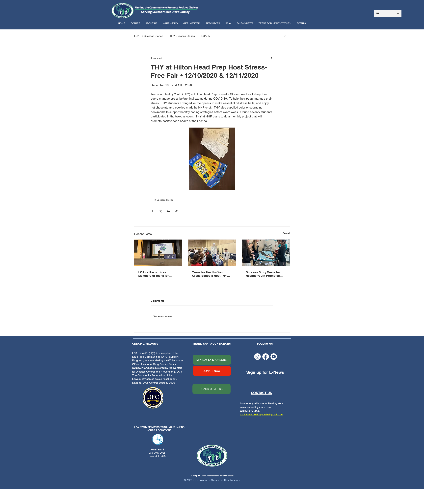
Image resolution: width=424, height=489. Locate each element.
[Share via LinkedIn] (168, 211)
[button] (151, 23)
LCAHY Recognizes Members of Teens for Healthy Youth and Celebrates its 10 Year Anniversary (153, 273)
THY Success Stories (182, 36)
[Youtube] (273, 356)
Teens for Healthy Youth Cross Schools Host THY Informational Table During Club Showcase (210, 273)
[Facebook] (265, 356)
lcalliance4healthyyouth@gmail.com (261, 414)
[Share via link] (176, 211)
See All (286, 233)
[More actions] (271, 58)
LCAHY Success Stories (148, 36)
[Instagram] (257, 356)
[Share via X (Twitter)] (160, 211)
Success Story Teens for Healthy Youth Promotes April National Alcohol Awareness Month (263, 273)
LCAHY (206, 36)
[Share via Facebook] (152, 211)
